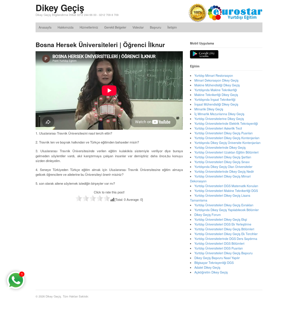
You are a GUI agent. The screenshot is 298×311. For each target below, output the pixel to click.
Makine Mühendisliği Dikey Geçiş (217, 85)
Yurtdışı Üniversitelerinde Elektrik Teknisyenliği (226, 123)
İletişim (172, 27)
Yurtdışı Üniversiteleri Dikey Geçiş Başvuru (223, 253)
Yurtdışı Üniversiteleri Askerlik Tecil (218, 128)
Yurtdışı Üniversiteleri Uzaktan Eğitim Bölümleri (226, 152)
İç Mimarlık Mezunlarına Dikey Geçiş (219, 114)
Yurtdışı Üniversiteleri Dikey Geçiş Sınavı (222, 162)
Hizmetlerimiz (89, 27)
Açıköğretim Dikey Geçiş (211, 272)
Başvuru (155, 27)
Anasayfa (45, 27)
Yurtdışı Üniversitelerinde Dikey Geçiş (220, 147)
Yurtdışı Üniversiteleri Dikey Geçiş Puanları (223, 133)
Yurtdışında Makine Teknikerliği (215, 90)
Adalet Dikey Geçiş (207, 267)
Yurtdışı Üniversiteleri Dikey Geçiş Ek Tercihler (226, 234)
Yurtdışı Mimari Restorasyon (213, 75)
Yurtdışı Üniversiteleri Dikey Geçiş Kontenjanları (226, 138)
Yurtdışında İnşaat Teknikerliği (214, 99)
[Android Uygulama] (204, 54)
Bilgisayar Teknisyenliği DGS (214, 262)
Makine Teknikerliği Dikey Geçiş (216, 94)
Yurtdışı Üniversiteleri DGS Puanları (218, 248)
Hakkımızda (66, 27)
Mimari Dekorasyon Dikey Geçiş (216, 80)
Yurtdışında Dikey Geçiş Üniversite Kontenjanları (227, 142)
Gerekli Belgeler (115, 27)
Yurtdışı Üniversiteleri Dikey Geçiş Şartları (222, 157)
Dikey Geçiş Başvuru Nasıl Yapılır (217, 258)
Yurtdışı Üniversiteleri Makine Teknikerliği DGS (226, 190)
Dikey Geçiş (60, 7)
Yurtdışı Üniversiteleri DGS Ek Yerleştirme (222, 224)
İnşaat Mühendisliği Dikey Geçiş (216, 104)
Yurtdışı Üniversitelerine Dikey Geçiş (219, 118)
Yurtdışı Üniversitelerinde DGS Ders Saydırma (225, 238)
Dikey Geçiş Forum (207, 214)
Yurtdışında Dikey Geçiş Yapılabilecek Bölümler (226, 210)
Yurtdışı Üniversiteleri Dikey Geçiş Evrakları (223, 205)
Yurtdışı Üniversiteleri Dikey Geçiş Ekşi (220, 219)
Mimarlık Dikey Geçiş (208, 109)
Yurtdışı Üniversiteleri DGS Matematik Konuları (226, 186)
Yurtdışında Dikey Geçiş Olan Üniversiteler (223, 166)
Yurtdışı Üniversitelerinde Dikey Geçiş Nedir (224, 171)
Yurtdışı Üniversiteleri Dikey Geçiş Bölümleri (224, 229)
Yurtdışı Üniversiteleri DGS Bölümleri (219, 243)
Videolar (138, 27)
